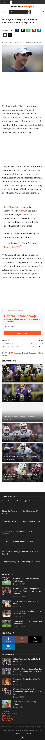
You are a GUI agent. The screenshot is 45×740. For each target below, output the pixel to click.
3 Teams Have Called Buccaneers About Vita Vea (21, 521)
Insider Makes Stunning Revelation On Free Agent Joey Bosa (21, 436)
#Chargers (13, 207)
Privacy (6, 715)
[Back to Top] (22, 737)
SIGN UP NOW (22, 333)
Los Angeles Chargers (35, 42)
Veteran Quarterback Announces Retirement (19, 417)
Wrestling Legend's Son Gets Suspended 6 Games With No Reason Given (27, 691)
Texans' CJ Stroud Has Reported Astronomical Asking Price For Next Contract (27, 591)
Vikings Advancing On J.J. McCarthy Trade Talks (20, 397)
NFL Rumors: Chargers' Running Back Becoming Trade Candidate (20, 475)
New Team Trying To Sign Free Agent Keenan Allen (22, 456)
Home (3, 12)
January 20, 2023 (12, 247)
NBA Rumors (15, 353)
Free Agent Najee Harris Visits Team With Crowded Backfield (22, 376)
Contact (6, 711)
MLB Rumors (30, 353)
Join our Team (9, 713)
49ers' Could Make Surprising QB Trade (18, 501)
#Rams (22, 210)
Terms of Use (9, 720)
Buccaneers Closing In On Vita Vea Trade (18, 541)
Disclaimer (8, 718)
